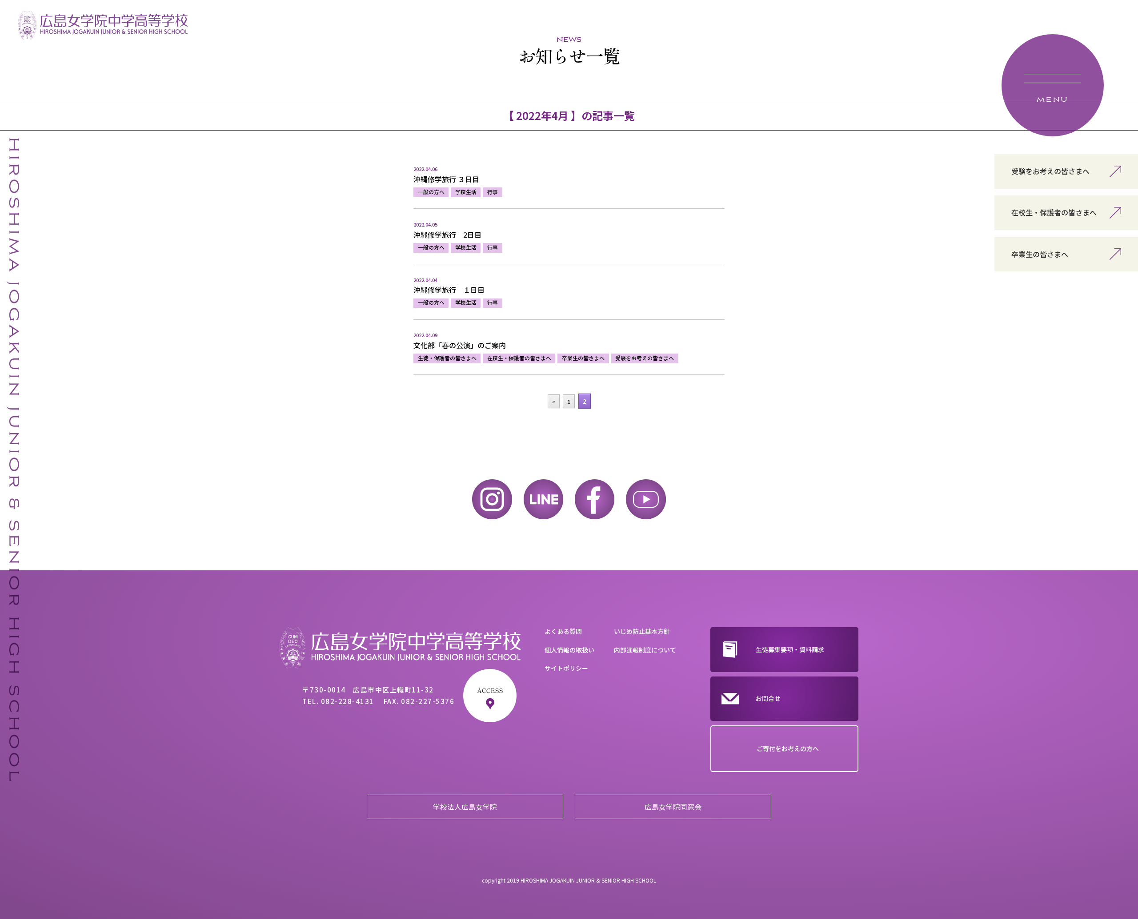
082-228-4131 (347, 701)
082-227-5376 (427, 701)
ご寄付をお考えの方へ (788, 748)
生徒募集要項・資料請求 (790, 649)
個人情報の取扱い (569, 649)
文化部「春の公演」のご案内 (459, 345)
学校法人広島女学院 (465, 806)
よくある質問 (563, 631)
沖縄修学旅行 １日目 (449, 289)
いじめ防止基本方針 (642, 631)
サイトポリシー (566, 668)
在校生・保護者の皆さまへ (1054, 212)
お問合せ (768, 698)
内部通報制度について (645, 649)
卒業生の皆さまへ (1039, 254)
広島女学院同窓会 (673, 806)
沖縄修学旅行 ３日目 (446, 179)
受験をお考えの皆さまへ (1050, 171)
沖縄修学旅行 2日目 (447, 234)
